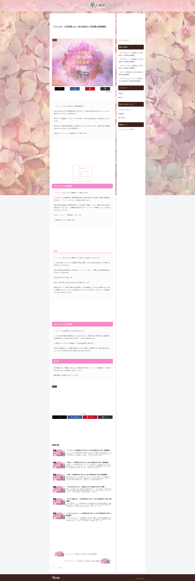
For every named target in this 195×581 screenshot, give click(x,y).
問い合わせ (122, 118)
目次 (80, 168)
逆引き (55, 386)
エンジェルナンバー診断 (125, 129)
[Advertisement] (82, 19)
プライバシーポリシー (125, 110)
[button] (105, 88)
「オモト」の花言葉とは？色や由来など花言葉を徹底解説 (131, 73)
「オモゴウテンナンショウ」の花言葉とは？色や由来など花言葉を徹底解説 (131, 80)
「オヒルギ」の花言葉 (83, 171)
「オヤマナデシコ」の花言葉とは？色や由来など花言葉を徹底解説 (131, 60)
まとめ (79, 179)
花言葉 (121, 93)
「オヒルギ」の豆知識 (83, 176)
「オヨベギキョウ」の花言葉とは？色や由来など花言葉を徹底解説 (131, 54)
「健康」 (80, 174)
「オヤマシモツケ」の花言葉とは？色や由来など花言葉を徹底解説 (131, 67)
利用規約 (121, 114)
